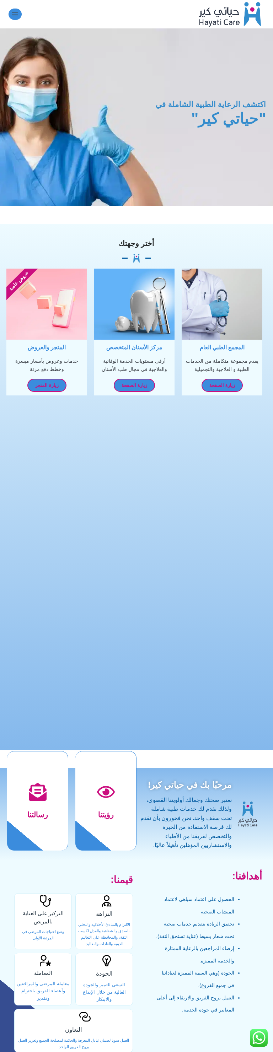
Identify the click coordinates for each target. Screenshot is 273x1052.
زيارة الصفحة (222, 385)
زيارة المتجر (47, 385)
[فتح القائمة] (15, 14)
